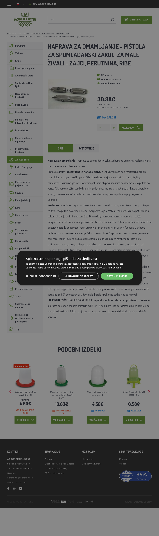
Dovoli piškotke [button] (117, 276)
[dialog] (79, 268)
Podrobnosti (114, 267)
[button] (41, 276)
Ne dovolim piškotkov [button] (79, 276)
